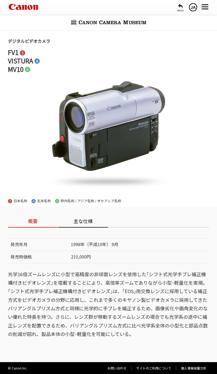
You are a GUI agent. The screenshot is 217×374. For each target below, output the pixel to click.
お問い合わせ (116, 368)
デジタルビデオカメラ (29, 41)
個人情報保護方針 (193, 368)
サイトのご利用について (153, 368)
